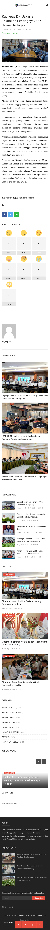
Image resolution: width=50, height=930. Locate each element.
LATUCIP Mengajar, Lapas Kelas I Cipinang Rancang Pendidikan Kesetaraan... (21, 437)
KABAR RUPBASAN (10, 732)
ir (17, 520)
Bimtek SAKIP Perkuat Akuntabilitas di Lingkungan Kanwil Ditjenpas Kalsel (25, 478)
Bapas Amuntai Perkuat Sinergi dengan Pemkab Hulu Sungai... (31, 855)
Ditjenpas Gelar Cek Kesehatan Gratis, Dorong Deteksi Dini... (21, 683)
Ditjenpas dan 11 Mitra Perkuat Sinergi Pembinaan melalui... (21, 602)
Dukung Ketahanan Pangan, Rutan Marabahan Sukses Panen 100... (31, 540)
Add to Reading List (10, 33)
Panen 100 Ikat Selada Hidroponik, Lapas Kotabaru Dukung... (31, 515)
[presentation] (38, 761)
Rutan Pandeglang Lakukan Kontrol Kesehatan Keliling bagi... (30, 867)
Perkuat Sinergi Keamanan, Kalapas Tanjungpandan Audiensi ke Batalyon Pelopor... (22, 780)
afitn (3, 608)
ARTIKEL (6, 737)
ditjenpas (6, 341)
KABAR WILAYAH (9, 712)
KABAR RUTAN (8, 722)
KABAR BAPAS (8, 727)
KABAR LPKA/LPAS (10, 742)
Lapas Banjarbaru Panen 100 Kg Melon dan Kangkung (30, 503)
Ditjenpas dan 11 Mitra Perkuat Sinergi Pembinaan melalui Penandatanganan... (25, 397)
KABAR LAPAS (8, 29)
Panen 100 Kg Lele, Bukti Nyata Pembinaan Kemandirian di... (30, 552)
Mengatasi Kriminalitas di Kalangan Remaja (31, 527)
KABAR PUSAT (8, 707)
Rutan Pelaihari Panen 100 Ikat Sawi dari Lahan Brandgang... (32, 879)
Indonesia (9, 907)
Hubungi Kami (25, 920)
